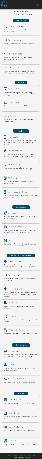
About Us (26, 455)
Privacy (14, 455)
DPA (20, 455)
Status (33, 455)
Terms (9, 455)
